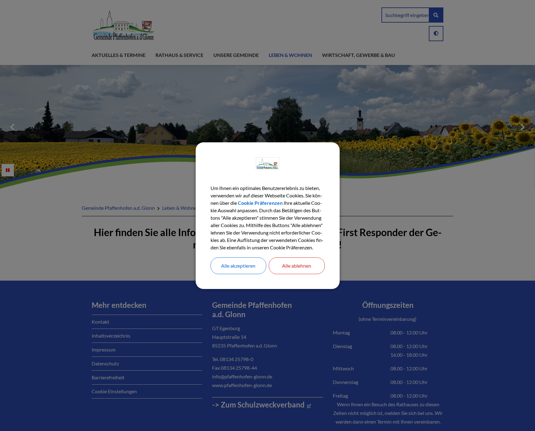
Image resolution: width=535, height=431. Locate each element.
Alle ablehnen (296, 266)
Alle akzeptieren (238, 266)
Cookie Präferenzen (260, 203)
